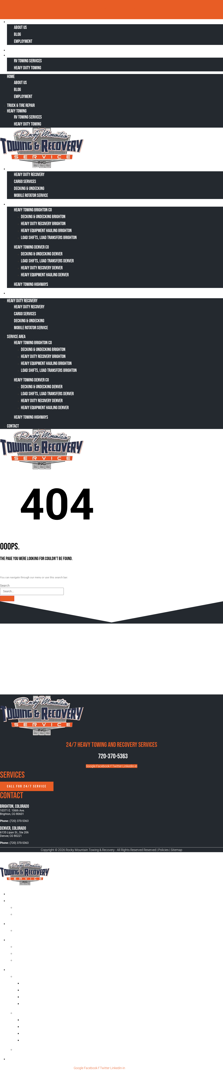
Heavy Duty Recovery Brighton (43, 223)
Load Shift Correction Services (37, 946)
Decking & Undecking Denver (41, 254)
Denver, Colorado (13, 828)
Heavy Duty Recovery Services (29, 939)
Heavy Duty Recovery (24, 168)
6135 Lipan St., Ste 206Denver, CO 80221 (14, 834)
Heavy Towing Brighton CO (33, 210)
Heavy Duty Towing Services (27, 923)
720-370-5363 (113, 756)
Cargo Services (25, 181)
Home (13, 21)
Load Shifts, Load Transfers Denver (47, 261)
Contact (15, 292)
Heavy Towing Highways (31, 284)
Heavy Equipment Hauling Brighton (46, 230)
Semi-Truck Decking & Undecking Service (43, 953)
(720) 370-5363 (127, 8)
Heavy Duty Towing (27, 68)
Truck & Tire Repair (23, 49)
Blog (17, 34)
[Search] (7, 598)
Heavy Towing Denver (29, 1012)
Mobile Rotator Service (31, 195)
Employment (23, 41)
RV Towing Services (28, 61)
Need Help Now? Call (100, 8)
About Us (20, 27)
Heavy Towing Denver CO (31, 247)
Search (5, 585)
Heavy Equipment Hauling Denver (45, 275)
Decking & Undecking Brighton (43, 217)
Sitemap (176, 850)
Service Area (19, 203)
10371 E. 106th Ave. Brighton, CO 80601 (12, 812)
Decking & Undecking (29, 188)
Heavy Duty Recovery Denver (42, 268)
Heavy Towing (19, 54)
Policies (163, 850)
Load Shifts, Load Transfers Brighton (49, 237)
